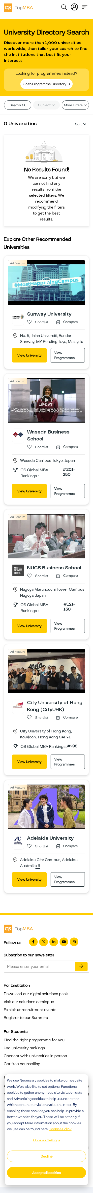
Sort (78, 124)
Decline (47, 1156)
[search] (64, 7)
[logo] (18, 6)
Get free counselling (22, 1063)
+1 (68, 737)
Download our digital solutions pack (36, 993)
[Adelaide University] (18, 840)
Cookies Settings (46, 1140)
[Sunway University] (18, 316)
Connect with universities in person (35, 1055)
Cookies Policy (60, 1129)
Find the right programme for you (34, 1040)
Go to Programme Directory (45, 84)
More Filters (73, 105)
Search (16, 105)
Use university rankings (24, 1048)
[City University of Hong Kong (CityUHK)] (18, 704)
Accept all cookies (46, 1172)
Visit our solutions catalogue (29, 1001)
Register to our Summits (26, 1017)
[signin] (74, 6)
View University (29, 355)
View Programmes (64, 355)
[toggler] (84, 6)
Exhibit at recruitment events (30, 1009)
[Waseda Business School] (18, 434)
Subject (44, 105)
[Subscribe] (81, 966)
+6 (37, 866)
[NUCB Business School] (18, 570)
